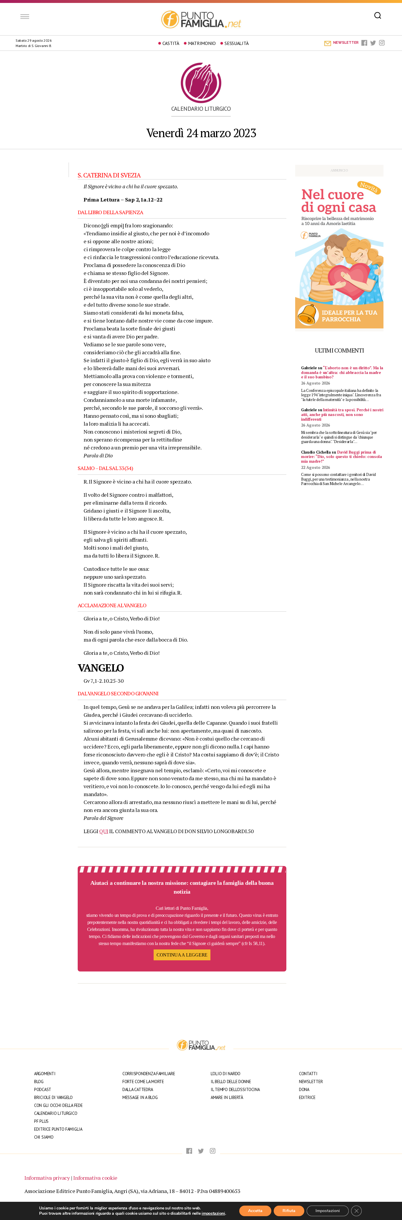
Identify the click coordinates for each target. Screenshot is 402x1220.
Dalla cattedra (137, 1089)
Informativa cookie (95, 1177)
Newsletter (311, 1081)
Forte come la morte (143, 1081)
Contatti (308, 1073)
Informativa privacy (47, 1177)
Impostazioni (327, 1211)
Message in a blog (139, 1097)
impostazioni (213, 1213)
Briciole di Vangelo (53, 1097)
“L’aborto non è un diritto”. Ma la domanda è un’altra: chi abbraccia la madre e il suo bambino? (342, 372)
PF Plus (41, 1121)
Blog (39, 1081)
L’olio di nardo (225, 1073)
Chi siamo (44, 1137)
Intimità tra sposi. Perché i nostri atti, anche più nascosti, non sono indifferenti (342, 414)
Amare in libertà (227, 1097)
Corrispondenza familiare (148, 1073)
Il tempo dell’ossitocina (235, 1089)
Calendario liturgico (201, 109)
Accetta (255, 1211)
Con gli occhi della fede (58, 1105)
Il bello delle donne (231, 1081)
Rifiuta (289, 1211)
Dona (304, 1089)
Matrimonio (202, 43)
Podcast (42, 1089)
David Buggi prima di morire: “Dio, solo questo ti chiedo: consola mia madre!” (341, 456)
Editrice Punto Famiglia (58, 1129)
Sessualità (236, 43)
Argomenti (45, 1073)
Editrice (307, 1097)
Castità (170, 43)
